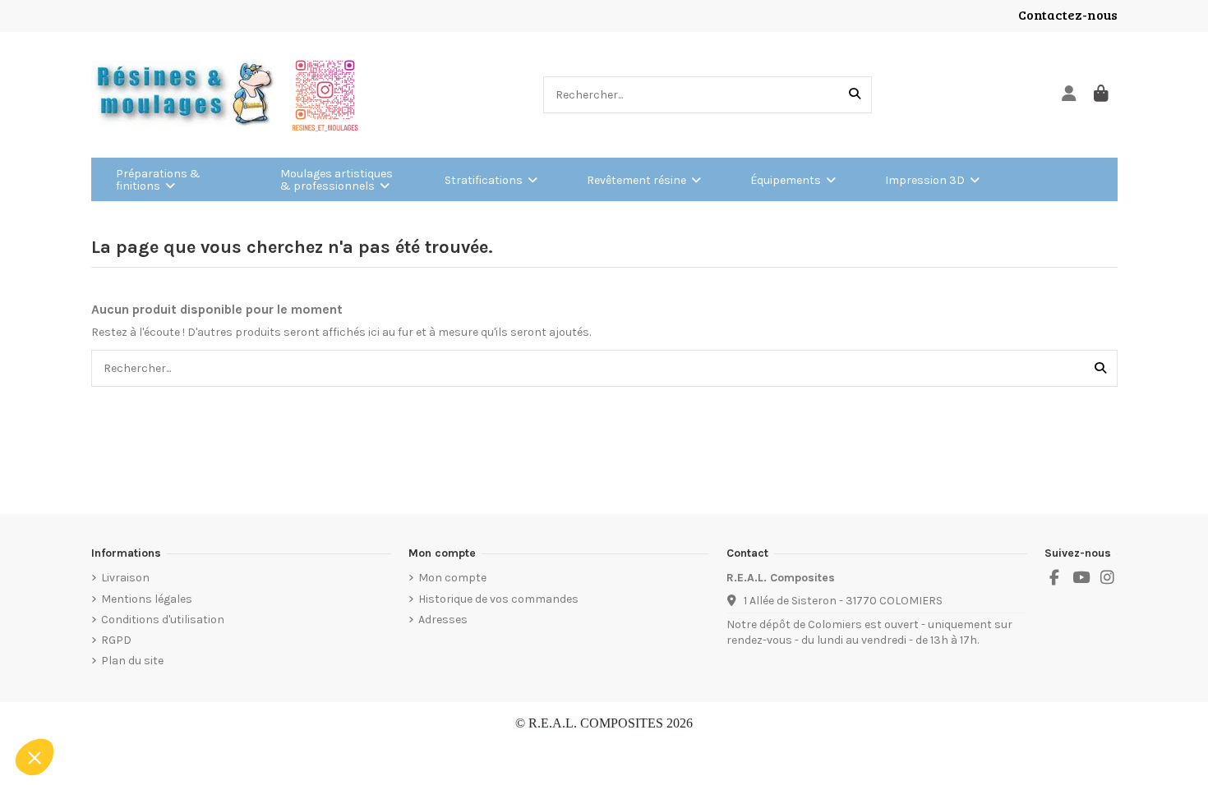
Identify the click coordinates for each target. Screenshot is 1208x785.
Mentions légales (146, 599)
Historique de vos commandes (498, 599)
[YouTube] (1080, 578)
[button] (34, 757)
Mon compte (452, 578)
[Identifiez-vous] (1069, 94)
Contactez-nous (1068, 14)
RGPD (116, 640)
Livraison (125, 578)
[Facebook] (1054, 578)
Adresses (443, 620)
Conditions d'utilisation (162, 620)
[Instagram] (1108, 578)
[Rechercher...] (854, 94)
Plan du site (132, 661)
